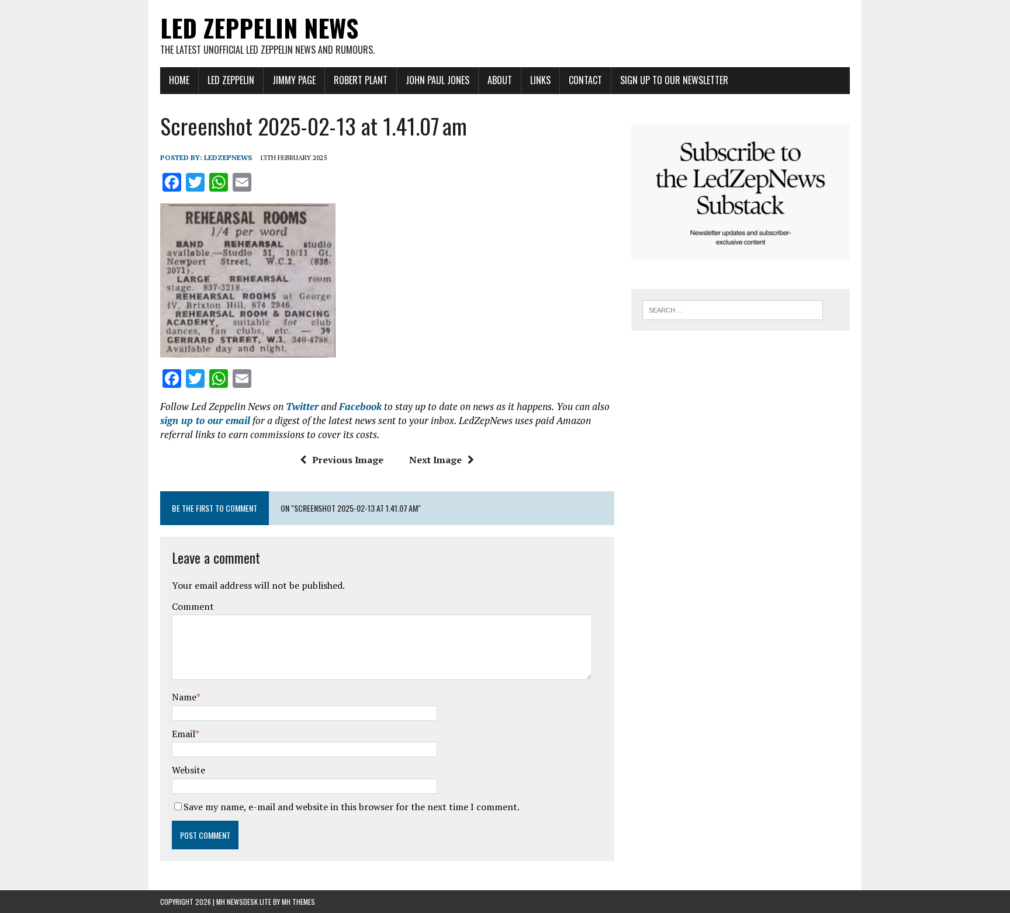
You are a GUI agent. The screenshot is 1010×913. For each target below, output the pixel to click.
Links (540, 80)
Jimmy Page (294, 80)
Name (184, 696)
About (499, 80)
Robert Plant (361, 80)
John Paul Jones (437, 80)
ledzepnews (228, 157)
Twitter (302, 406)
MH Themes (298, 902)
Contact (585, 80)
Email (183, 733)
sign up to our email (205, 420)
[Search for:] (732, 309)
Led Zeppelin (230, 80)
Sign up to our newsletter (674, 80)
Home (179, 80)
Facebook (360, 406)
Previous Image (347, 459)
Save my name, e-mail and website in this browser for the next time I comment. (352, 806)
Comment (193, 606)
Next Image (435, 459)
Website (188, 769)
